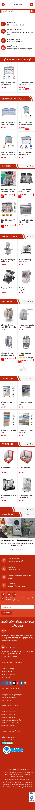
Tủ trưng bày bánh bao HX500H (25, 497)
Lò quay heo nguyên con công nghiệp (26, 326)
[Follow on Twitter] (10, 683)
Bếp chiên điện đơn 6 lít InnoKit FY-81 (8, 190)
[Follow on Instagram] (6, 683)
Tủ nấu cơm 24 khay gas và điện (25, 431)
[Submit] (32, 11)
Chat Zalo (32, 795)
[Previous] (1, 77)
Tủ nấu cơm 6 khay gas (25, 403)
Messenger (31, 800)
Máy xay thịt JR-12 (7, 288)
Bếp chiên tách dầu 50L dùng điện (25, 221)
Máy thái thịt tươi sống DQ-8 (24, 289)
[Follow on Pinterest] (17, 683)
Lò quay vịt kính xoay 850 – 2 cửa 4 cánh (8, 326)
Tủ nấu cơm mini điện (7, 403)
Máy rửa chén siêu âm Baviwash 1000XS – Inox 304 (8, 84)
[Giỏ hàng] (31, 4)
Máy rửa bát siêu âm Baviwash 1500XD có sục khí (8, 123)
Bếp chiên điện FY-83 (8, 221)
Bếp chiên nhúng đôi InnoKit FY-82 (24, 190)
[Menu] (3, 4)
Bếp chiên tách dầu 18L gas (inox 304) (25, 84)
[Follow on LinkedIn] (21, 683)
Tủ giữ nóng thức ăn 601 (8, 497)
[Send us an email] (14, 683)
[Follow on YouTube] (25, 683)
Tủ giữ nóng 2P (24, 467)
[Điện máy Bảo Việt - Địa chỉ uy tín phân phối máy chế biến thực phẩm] (18, 4)
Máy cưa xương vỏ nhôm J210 (8, 261)
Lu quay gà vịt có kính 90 (24, 354)
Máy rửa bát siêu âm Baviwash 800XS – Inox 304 (8, 153)
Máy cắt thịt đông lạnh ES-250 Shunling (24, 261)
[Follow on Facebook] (3, 683)
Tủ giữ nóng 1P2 (7, 467)
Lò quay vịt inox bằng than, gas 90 (7, 354)
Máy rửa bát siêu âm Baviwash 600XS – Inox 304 (25, 123)
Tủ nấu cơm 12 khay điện (8, 431)
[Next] (34, 77)
